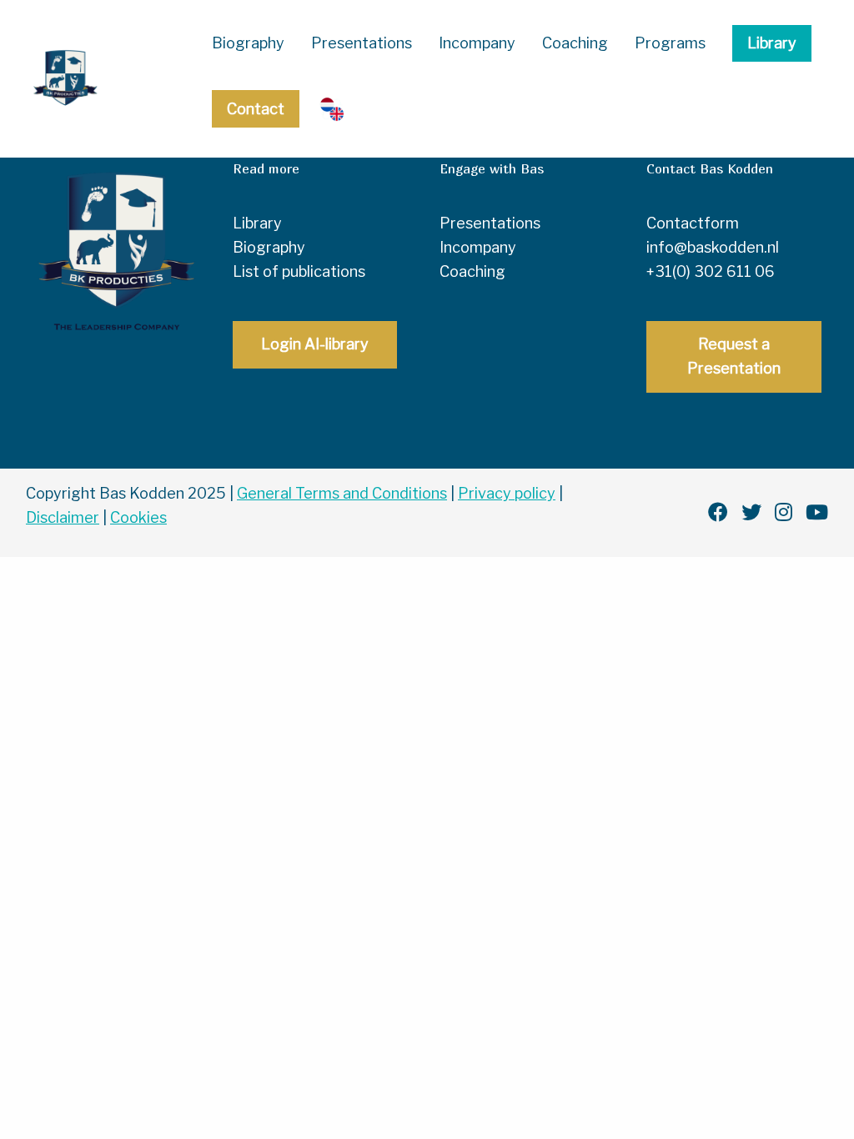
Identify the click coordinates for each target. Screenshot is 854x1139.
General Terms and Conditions (342, 493)
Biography (248, 43)
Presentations (361, 43)
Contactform (692, 223)
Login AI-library (315, 344)
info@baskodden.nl (712, 247)
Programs (670, 43)
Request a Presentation (734, 356)
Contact (255, 109)
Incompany (477, 43)
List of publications (299, 271)
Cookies (138, 517)
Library (771, 43)
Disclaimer (62, 517)
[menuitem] (248, 43)
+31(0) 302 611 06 (710, 271)
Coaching (575, 43)
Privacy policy (506, 493)
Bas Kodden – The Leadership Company (95, 78)
